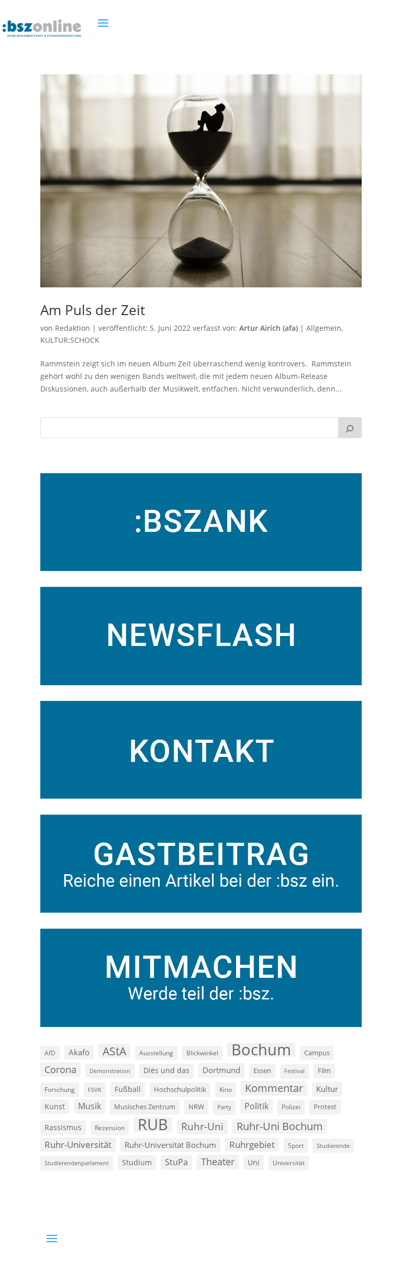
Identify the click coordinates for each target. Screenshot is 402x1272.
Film (324, 1070)
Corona (60, 1069)
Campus (317, 1052)
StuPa (176, 1162)
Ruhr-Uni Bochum (280, 1126)
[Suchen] (350, 427)
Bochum (261, 1050)
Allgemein (323, 328)
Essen (262, 1070)
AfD (49, 1052)
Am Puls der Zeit (92, 309)
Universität (289, 1162)
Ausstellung (156, 1052)
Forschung (59, 1089)
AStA (114, 1051)
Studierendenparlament (76, 1163)
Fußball (128, 1089)
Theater (217, 1161)
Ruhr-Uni (202, 1126)
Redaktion (72, 328)
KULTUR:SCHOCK (69, 340)
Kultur (327, 1089)
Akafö (79, 1052)
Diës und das (166, 1070)
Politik (256, 1106)
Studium (137, 1162)
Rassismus (63, 1127)
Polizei (291, 1106)
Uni (254, 1162)
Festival (294, 1071)
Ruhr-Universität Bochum (170, 1145)
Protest (325, 1106)
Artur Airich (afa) (268, 328)
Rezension (110, 1128)
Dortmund (221, 1070)
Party (224, 1107)
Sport (296, 1145)
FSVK (95, 1090)
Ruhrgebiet (252, 1145)
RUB (153, 1124)
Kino (225, 1089)
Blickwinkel (202, 1052)
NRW (196, 1106)
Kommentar (274, 1088)
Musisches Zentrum (144, 1106)
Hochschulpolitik (180, 1089)
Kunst (54, 1106)
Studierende (333, 1146)
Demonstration (110, 1071)
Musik (89, 1106)
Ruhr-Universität (77, 1144)
